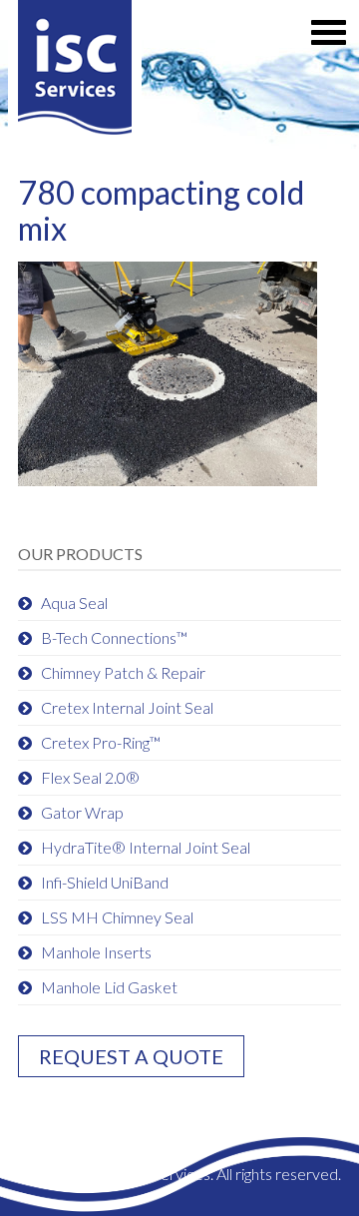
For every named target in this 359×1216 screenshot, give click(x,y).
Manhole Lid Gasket (109, 986)
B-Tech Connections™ (114, 637)
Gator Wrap (82, 812)
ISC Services (75, 72)
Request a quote (131, 1056)
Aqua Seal (74, 602)
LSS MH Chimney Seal (117, 917)
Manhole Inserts (96, 951)
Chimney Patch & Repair (123, 672)
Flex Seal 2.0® (90, 777)
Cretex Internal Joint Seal (127, 707)
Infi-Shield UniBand (105, 882)
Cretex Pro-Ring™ (101, 742)
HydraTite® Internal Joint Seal (145, 847)
